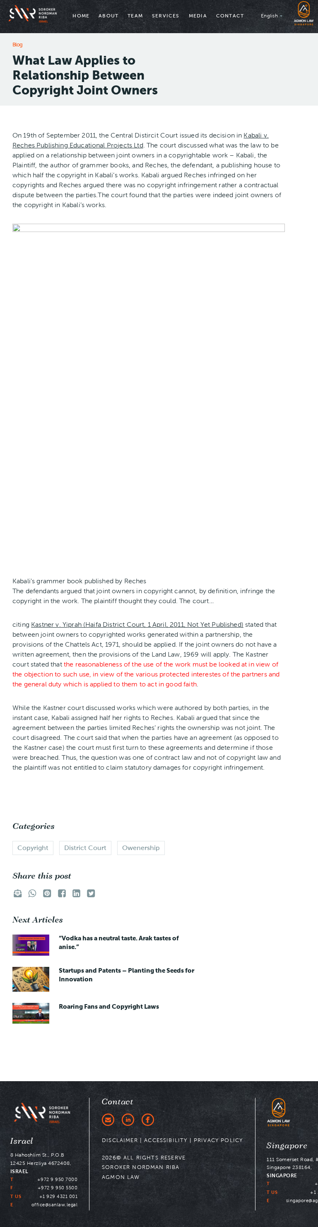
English (269, 15)
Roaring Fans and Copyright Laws (109, 1006)
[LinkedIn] (128, 1119)
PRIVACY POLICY (218, 1140)
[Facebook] (148, 1119)
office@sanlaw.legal (54, 1205)
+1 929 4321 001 (58, 1196)
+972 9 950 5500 (58, 1188)
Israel (22, 1141)
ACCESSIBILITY (165, 1140)
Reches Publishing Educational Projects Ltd (77, 145)
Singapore (287, 1146)
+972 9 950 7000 (57, 1179)
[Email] (108, 1119)
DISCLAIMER (120, 1140)
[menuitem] (80, 16)
